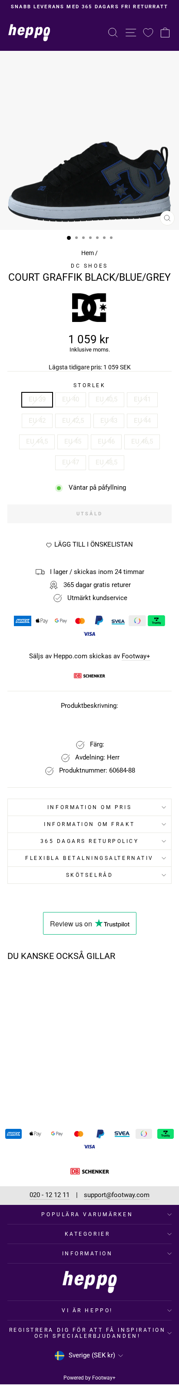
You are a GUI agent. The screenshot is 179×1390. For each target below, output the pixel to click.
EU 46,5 (142, 441)
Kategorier (87, 1234)
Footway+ (136, 656)
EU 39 (37, 399)
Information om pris (89, 807)
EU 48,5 (106, 462)
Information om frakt (89, 824)
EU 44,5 (37, 441)
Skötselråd (89, 875)
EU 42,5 (73, 421)
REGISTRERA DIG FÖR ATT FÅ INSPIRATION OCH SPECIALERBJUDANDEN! (87, 1333)
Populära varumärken (87, 1214)
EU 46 (106, 441)
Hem (87, 252)
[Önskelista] (148, 32)
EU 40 (70, 399)
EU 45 (72, 441)
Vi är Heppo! (87, 1310)
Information (87, 1254)
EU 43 (108, 421)
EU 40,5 (106, 399)
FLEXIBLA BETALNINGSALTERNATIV (89, 858)
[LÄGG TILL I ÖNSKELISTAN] (59, 984)
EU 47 (70, 462)
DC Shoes (89, 266)
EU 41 (142, 399)
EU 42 (37, 421)
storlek (89, 385)
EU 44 (142, 421)
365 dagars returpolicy (89, 841)
